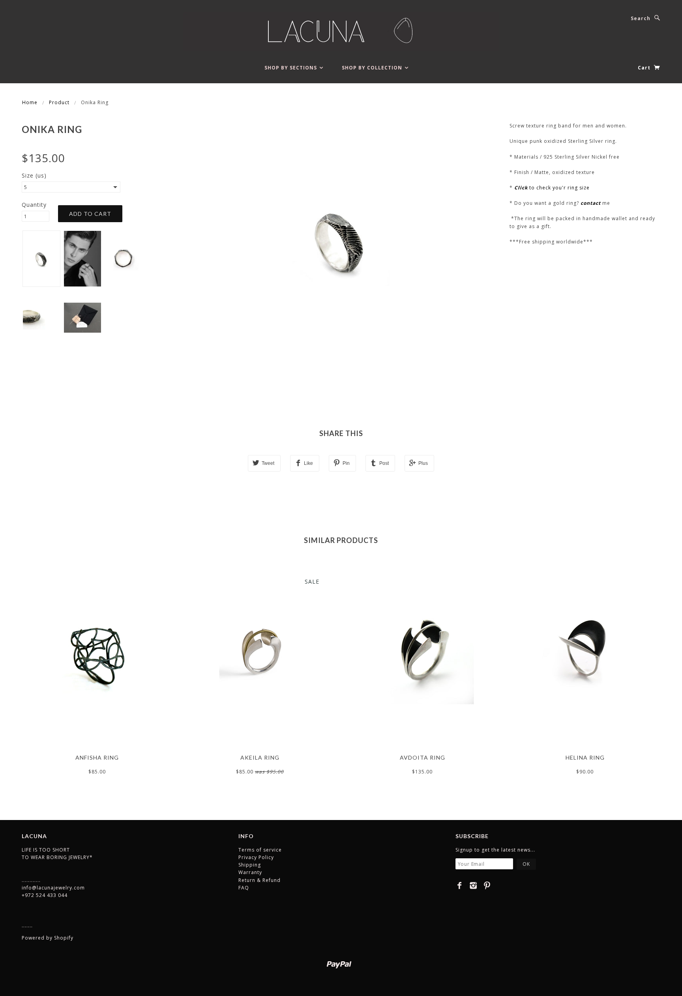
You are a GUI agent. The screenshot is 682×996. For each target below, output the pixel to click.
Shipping (249, 864)
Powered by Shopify (47, 937)
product (59, 102)
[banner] (341, 31)
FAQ (243, 887)
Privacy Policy (256, 857)
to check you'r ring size (552, 187)
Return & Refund (259, 880)
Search (640, 18)
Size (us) (34, 175)
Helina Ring (585, 757)
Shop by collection (373, 67)
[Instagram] (473, 885)
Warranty (250, 872)
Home (29, 102)
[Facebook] (459, 885)
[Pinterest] (487, 885)
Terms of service (260, 849)
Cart (645, 67)
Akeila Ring (259, 757)
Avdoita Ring (422, 757)
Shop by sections (291, 67)
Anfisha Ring (97, 757)
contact (591, 203)
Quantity (34, 204)
